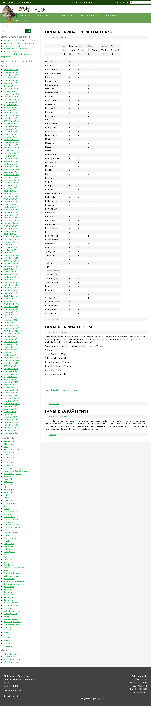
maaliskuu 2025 (11, 94)
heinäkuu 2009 (11, 414)
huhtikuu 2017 (11, 215)
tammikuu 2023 (11, 147)
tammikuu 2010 (11, 398)
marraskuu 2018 (12, 199)
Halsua (7, 460)
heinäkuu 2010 (11, 382)
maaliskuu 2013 (11, 304)
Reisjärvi (8, 559)
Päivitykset (9, 551)
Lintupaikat (9, 522)
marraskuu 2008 (12, 433)
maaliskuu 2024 (11, 115)
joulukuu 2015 (11, 242)
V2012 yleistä (10, 613)
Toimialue (9, 592)
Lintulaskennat (11, 519)
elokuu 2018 (10, 204)
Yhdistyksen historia (14, 624)
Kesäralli (8, 479)
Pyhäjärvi (8, 549)
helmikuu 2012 (11, 331)
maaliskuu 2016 (11, 236)
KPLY (6, 487)
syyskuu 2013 (10, 296)
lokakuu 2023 (10, 129)
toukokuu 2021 (11, 164)
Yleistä (7, 632)
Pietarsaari (9, 546)
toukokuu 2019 (11, 191)
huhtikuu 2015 (11, 252)
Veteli (6, 616)
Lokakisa (8, 530)
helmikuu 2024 (11, 118)
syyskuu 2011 (10, 344)
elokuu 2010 (10, 379)
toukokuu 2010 (11, 387)
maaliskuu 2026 (11, 72)
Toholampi (9, 589)
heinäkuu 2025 (11, 88)
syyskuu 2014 (10, 269)
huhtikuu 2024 (11, 112)
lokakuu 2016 (10, 228)
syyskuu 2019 (10, 185)
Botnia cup (9, 452)
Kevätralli (8, 481)
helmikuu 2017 (11, 217)
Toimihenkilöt (10, 594)
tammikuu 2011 (11, 366)
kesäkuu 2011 (10, 352)
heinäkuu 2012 (11, 317)
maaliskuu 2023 (11, 142)
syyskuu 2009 (10, 409)
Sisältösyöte (10, 656)
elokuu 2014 (10, 271)
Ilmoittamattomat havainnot (17, 471)
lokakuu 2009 (10, 406)
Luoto (7, 535)
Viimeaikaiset (10, 619)
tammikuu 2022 (11, 153)
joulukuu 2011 (11, 336)
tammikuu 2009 (11, 427)
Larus (6, 497)
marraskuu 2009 (12, 403)
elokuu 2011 (10, 347)
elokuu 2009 (10, 411)
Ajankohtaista (10, 441)
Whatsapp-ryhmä (12, 621)
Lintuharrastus (11, 511)
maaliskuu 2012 (11, 328)
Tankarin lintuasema (14, 581)
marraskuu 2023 (12, 126)
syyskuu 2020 (10, 172)
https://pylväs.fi (97, 699)
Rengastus (9, 562)
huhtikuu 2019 (11, 193)
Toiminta (8, 597)
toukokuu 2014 (11, 277)
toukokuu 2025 (11, 91)
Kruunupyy (9, 489)
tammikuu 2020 (11, 180)
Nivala (7, 541)
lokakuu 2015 (10, 244)
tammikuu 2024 (11, 121)
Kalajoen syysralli (12, 473)
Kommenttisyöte (12, 659)
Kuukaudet (9, 492)
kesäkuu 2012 (10, 320)
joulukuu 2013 (11, 290)
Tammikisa (9, 578)
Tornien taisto (11, 602)
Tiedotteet (9, 586)
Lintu (6, 508)
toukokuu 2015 (11, 250)
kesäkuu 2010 (10, 384)
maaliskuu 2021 (11, 169)
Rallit (6, 554)
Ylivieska (8, 646)
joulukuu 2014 (11, 263)
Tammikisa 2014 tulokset (70, 327)
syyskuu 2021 (10, 161)
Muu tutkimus (11, 538)
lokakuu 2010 (10, 374)
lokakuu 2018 (10, 201)
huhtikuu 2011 (11, 357)
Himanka (8, 465)
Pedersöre (9, 543)
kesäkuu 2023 (10, 137)
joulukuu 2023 (11, 123)
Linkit (6, 506)
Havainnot (9, 462)
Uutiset (7, 608)
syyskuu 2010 (10, 376)
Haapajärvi (9, 457)
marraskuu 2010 (12, 371)
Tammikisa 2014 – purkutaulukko (79, 31)
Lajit (6, 495)
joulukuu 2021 (11, 156)
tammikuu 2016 (11, 239)
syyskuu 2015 (10, 247)
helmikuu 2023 (11, 145)
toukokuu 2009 (11, 419)
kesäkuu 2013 (10, 301)
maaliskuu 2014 (11, 282)
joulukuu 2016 (11, 223)
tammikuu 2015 (11, 261)
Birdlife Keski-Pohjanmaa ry (17, 2)
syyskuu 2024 (10, 104)
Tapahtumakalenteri (14, 584)
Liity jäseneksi (11, 503)
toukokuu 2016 (11, 234)
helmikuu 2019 (11, 196)
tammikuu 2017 (11, 220)
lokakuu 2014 (10, 266)
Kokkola (8, 484)
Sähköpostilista (11, 576)
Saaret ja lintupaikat (14, 567)
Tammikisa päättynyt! (67, 411)
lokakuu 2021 (10, 158)
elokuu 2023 (10, 134)
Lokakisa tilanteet (12, 532)
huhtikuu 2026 (11, 69)
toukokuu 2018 (11, 207)
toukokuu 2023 (11, 139)
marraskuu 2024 (12, 102)
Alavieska (8, 444)
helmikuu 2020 (11, 177)
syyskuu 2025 (10, 83)
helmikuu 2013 (11, 306)
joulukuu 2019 (11, 182)
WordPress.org (11, 662)
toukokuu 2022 (11, 150)
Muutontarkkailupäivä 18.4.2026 (19, 40)
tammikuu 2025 (11, 99)
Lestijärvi (8, 500)
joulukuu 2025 (11, 77)
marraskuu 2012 (12, 309)
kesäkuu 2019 (10, 188)
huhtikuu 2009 (11, 422)
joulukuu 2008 (11, 430)
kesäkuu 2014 (10, 274)
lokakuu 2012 (10, 312)
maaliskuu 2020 (11, 174)
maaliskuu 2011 (11, 360)
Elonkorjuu (9, 454)
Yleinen (7, 629)
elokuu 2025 (10, 86)
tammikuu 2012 (11, 333)
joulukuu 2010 (11, 368)
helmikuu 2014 (11, 285)
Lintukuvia (9, 514)
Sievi (6, 570)
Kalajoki (8, 476)
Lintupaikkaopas (12, 524)
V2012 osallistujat (12, 611)
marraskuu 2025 (12, 80)
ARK (6, 446)
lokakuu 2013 (10, 293)
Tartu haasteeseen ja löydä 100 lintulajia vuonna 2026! (17, 44)
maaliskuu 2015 (11, 255)
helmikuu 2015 (11, 258)
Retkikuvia (9, 565)
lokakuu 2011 (10, 341)
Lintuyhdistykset (12, 527)
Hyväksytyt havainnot (14, 468)
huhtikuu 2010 (11, 390)
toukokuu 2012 (11, 322)
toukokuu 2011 (11, 355)
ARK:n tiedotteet (12, 449)
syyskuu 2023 (10, 131)
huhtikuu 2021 (11, 166)
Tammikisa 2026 (12, 51)
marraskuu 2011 (12, 339)
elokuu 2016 (10, 231)
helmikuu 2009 (11, 425)
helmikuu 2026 (11, 75)
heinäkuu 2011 (11, 349)
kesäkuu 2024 (10, 110)
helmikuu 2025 (11, 96)
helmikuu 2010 (11, 395)
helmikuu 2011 (11, 363)
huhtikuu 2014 (11, 279)
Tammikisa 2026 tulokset (16, 48)
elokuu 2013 (10, 298)
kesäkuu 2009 (10, 417)
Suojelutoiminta (11, 573)
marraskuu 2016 (12, 226)
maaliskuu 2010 (11, 392)
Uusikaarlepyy (11, 605)
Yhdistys (8, 627)
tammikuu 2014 (11, 287)
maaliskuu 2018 (11, 209)
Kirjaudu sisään (11, 654)
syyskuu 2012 (10, 314)
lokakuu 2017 (10, 212)
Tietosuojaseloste (12, 690)
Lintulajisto (9, 516)
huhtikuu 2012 (11, 325)
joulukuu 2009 (11, 401)
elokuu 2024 (10, 107)
